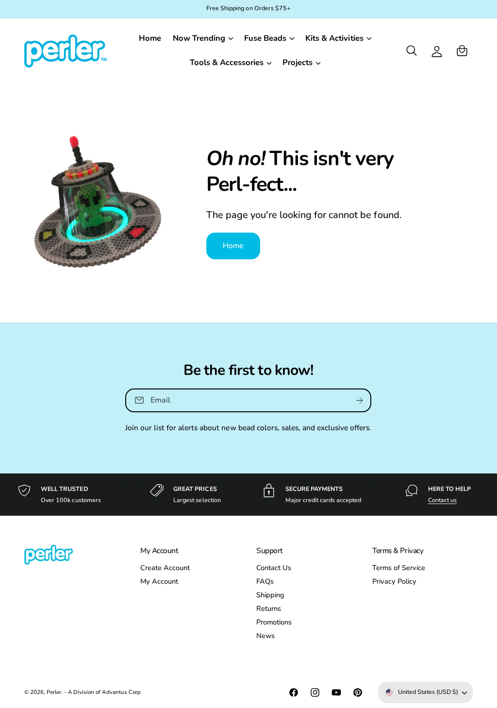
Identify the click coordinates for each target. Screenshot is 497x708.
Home (233, 245)
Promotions (274, 622)
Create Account (165, 568)
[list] (248, 495)
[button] (202, 38)
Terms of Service (398, 568)
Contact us (442, 500)
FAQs (265, 581)
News (265, 636)
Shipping (270, 595)
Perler (54, 692)
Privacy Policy (394, 581)
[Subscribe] (360, 400)
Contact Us (273, 568)
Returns (268, 608)
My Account (159, 581)
